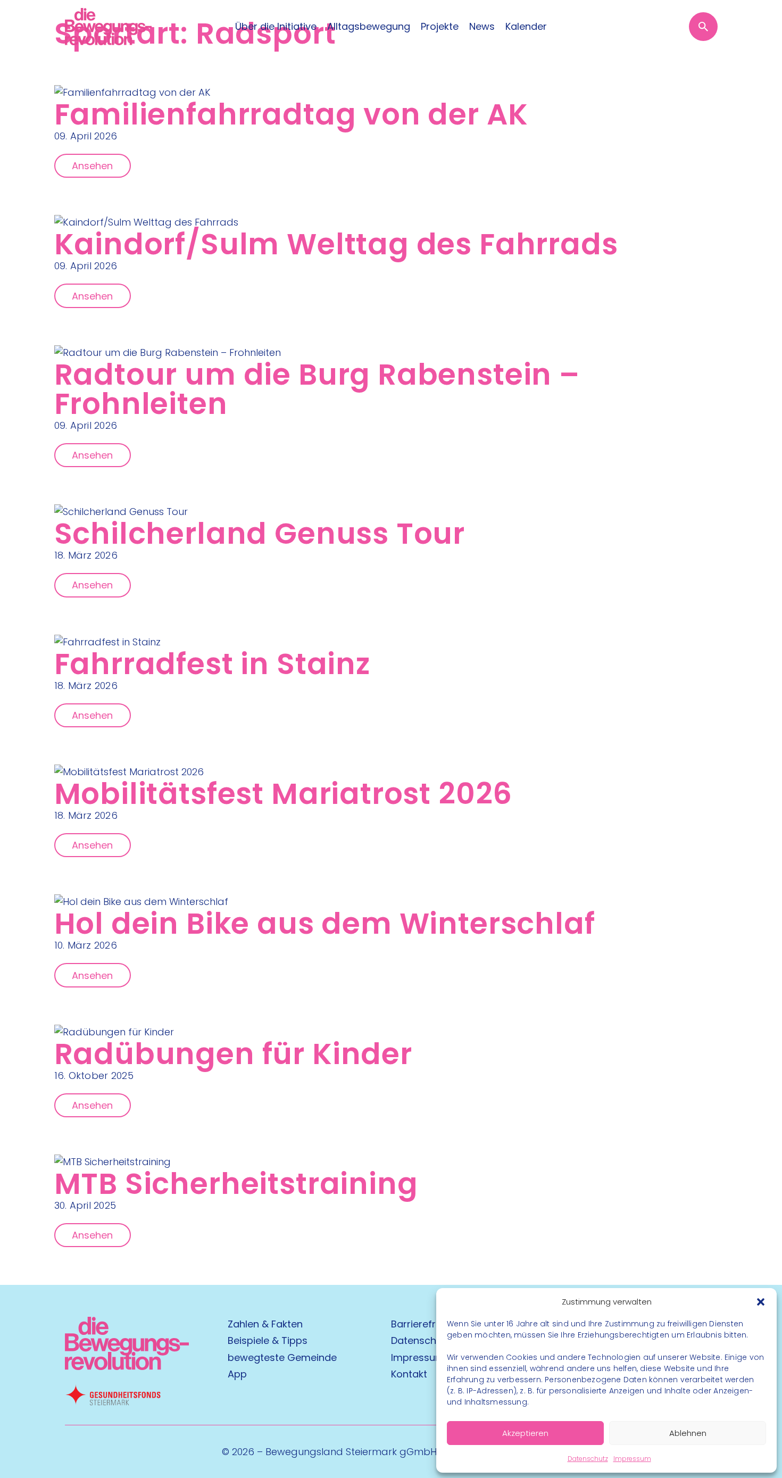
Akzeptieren (525, 1433)
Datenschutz (588, 1458)
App (237, 1374)
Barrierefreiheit (426, 1324)
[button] (760, 1302)
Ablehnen (687, 1433)
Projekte (440, 26)
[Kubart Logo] (127, 1366)
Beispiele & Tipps (267, 1340)
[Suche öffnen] (703, 26)
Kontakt (409, 1374)
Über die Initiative (276, 26)
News (482, 26)
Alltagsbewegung (368, 26)
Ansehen (92, 165)
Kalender (526, 26)
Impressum (632, 1458)
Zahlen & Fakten (265, 1324)
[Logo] (108, 26)
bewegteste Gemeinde (282, 1357)
